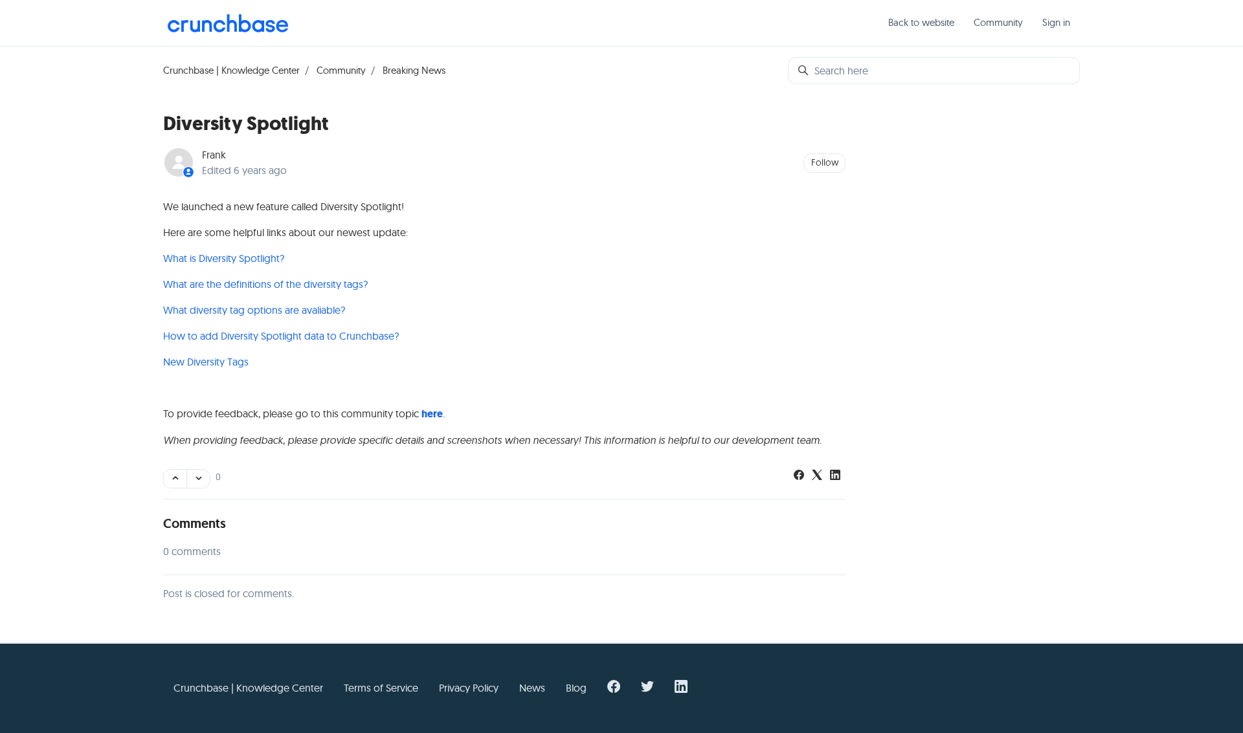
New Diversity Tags (206, 361)
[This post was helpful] (175, 478)
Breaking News (414, 70)
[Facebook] (799, 476)
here (432, 414)
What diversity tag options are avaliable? (254, 309)
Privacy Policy (468, 687)
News (532, 687)
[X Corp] (817, 476)
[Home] (228, 23)
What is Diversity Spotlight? (223, 258)
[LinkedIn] (835, 476)
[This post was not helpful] (198, 478)
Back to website (921, 22)
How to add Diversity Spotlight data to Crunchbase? (281, 335)
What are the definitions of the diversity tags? (265, 284)
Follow (824, 162)
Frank (214, 154)
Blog (576, 687)
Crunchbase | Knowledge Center (231, 70)
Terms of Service (381, 687)
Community (998, 22)
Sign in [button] (1056, 22)
